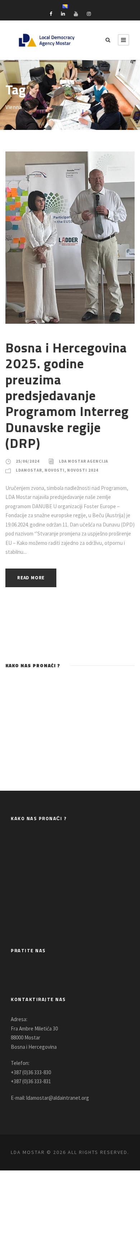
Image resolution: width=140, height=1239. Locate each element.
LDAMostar (29, 470)
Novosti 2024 (82, 470)
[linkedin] (63, 14)
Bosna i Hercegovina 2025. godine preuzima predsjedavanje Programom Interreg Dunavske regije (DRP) (67, 395)
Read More (31, 578)
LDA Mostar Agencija (83, 461)
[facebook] (51, 14)
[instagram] (89, 14)
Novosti (55, 470)
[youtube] (76, 14)
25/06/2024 (27, 461)
